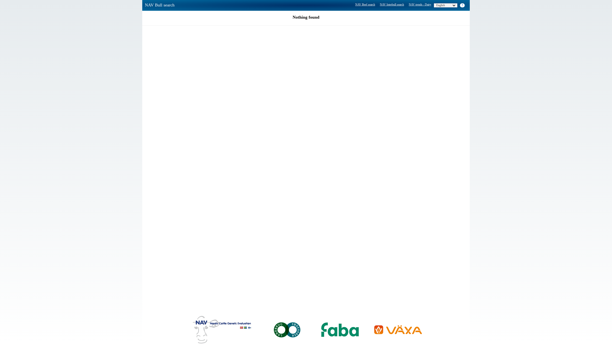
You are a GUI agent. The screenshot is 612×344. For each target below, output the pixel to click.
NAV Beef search (365, 4)
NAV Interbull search (392, 4)
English (440, 5)
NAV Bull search (160, 5)
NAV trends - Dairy (420, 4)
